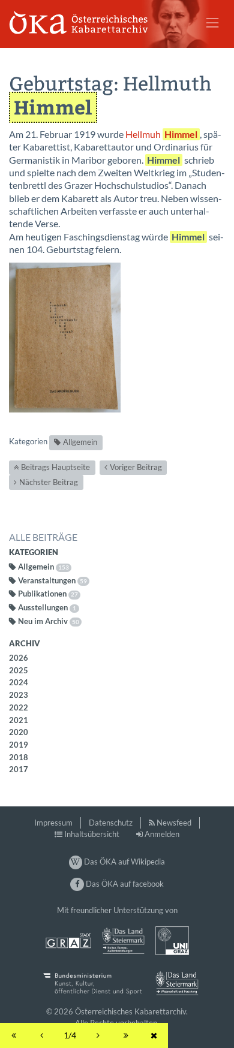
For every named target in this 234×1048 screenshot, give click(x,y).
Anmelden (162, 834)
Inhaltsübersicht (91, 834)
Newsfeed (174, 822)
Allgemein (80, 442)
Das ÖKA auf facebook (123, 884)
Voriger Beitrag (136, 467)
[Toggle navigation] (212, 23)
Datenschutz (111, 822)
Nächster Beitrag (48, 482)
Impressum (53, 822)
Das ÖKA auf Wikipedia (123, 861)
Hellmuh (161, 134)
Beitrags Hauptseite (55, 467)
